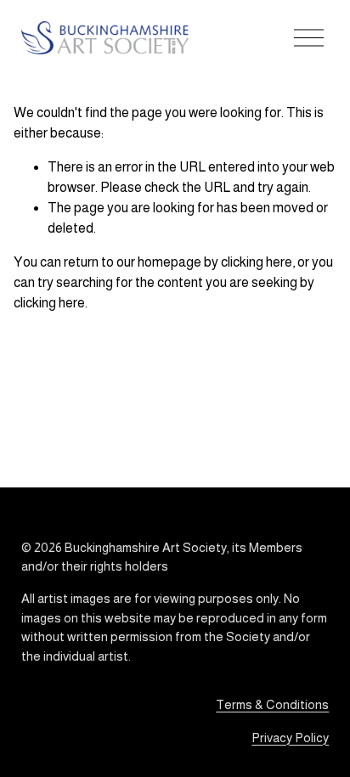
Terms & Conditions (272, 704)
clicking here (256, 262)
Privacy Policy (290, 737)
